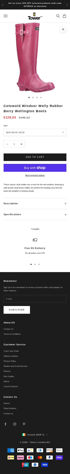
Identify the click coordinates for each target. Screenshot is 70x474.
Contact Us (8, 329)
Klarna (6, 381)
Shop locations (10, 408)
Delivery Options (11, 356)
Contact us (8, 413)
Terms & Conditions (12, 334)
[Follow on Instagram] (15, 424)
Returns (7, 371)
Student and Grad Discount (15, 366)
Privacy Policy (10, 361)
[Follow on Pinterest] (24, 424)
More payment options (35, 175)
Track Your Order (11, 351)
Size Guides (9, 376)
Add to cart (35, 157)
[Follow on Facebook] (5, 424)
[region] (35, 248)
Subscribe (17, 310)
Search (7, 403)
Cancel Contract (11, 386)
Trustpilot (35, 229)
